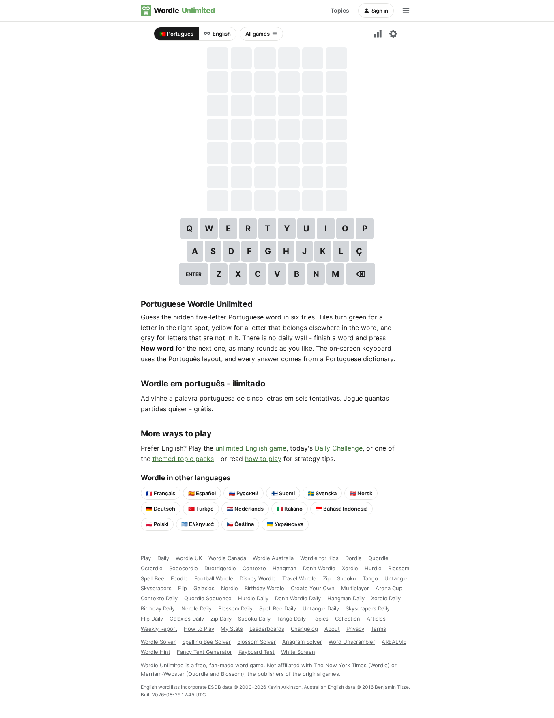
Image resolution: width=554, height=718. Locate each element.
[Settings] (393, 33)
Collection (347, 618)
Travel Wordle (299, 578)
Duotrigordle (220, 568)
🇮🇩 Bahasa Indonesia (341, 508)
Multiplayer (355, 588)
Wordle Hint (155, 652)
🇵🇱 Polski (157, 524)
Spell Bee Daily (277, 608)
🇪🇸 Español (202, 493)
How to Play (199, 628)
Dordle (353, 558)
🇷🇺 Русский (243, 493)
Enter (194, 274)
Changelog (304, 628)
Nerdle (229, 588)
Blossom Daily (235, 608)
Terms (378, 628)
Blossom (398, 568)
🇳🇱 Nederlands (245, 508)
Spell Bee (152, 578)
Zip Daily (221, 618)
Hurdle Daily (253, 598)
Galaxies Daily (187, 618)
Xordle (350, 568)
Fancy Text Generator (204, 652)
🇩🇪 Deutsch (160, 508)
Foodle (179, 578)
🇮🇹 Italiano (290, 508)
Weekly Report (159, 628)
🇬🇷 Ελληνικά (197, 524)
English (222, 33)
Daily (163, 558)
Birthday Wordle (264, 588)
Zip (327, 578)
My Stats (232, 628)
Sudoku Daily (254, 618)
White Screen (298, 652)
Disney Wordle (258, 578)
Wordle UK (189, 558)
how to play (263, 459)
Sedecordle (183, 568)
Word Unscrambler (352, 641)
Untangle (396, 578)
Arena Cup (389, 588)
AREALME (394, 641)
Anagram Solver (302, 641)
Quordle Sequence (208, 598)
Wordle (184, 10)
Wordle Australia (273, 558)
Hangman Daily (346, 598)
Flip (182, 588)
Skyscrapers (156, 588)
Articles (376, 618)
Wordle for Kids (319, 558)
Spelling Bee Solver (206, 641)
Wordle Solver (158, 641)
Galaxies (204, 588)
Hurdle (373, 568)
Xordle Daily (386, 598)
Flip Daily (152, 618)
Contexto (254, 568)
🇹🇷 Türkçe (201, 508)
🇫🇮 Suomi (283, 493)
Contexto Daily (159, 598)
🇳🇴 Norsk (361, 493)
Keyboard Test (256, 652)
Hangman (284, 568)
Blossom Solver (256, 641)
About (332, 628)
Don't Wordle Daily (298, 598)
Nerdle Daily (196, 608)
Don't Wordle (319, 568)
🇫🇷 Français (160, 493)
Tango (370, 578)
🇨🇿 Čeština (240, 524)
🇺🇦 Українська (285, 524)
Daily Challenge (339, 448)
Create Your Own (313, 588)
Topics (340, 10)
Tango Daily (291, 618)
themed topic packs (183, 459)
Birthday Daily (158, 608)
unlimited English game (250, 448)
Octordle (152, 568)
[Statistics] (377, 33)
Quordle (378, 558)
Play (146, 558)
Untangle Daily (321, 608)
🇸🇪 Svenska (322, 493)
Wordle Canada (227, 558)
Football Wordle (213, 578)
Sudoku (346, 578)
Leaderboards (266, 628)
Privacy (355, 628)
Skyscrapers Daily (368, 608)
